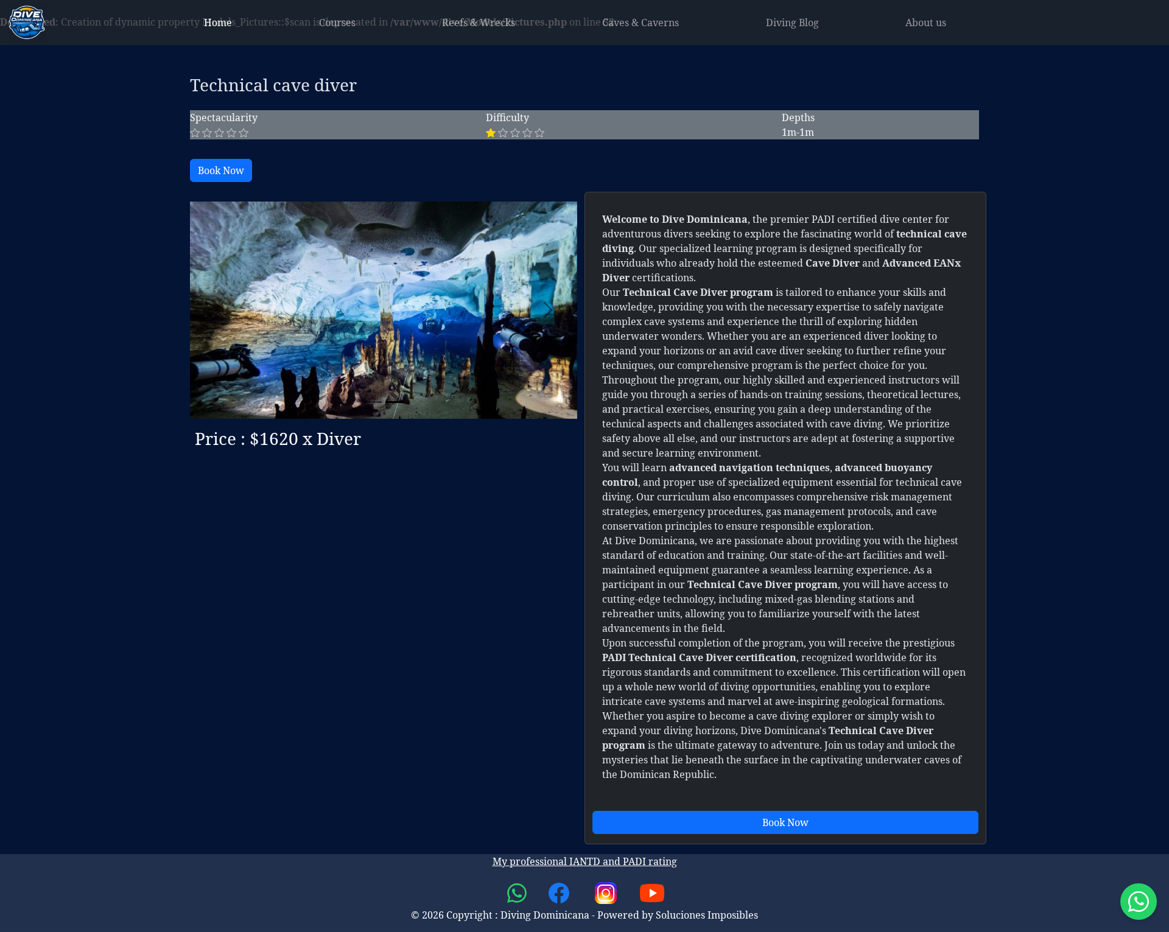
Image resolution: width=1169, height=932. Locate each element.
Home (218, 22)
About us (925, 22)
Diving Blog (792, 22)
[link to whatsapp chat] (518, 892)
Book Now (221, 170)
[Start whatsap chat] (1138, 901)
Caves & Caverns (640, 22)
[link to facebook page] (560, 892)
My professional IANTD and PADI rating (585, 861)
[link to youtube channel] (652, 892)
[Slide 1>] (394, 402)
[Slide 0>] (372, 402)
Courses (337, 22)
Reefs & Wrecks (478, 22)
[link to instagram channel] (607, 892)
